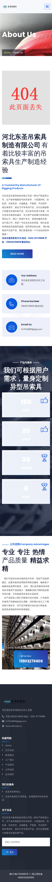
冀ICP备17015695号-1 (19, 874)
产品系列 (9, 764)
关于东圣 (9, 750)
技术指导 (9, 774)
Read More (17, 253)
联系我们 (9, 755)
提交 (11, 852)
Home (7, 52)
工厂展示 (9, 759)
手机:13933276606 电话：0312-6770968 (25, 716)
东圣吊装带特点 (12, 791)
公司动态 (9, 769)
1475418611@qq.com (15, 721)
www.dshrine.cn (13, 726)
